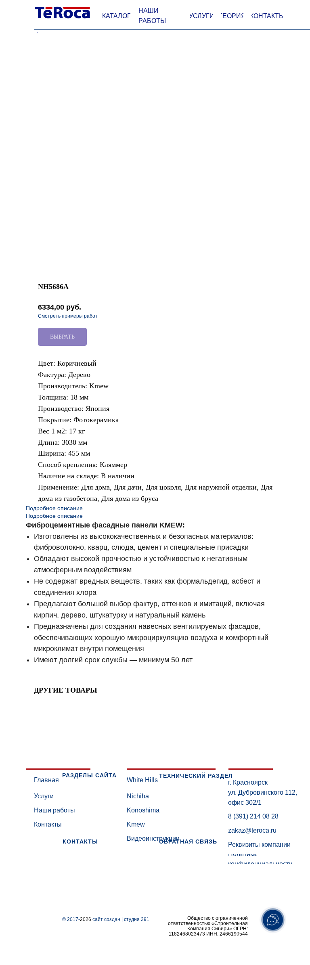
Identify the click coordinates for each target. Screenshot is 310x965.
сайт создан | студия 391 (120, 919)
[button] (116, 16)
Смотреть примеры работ (68, 316)
